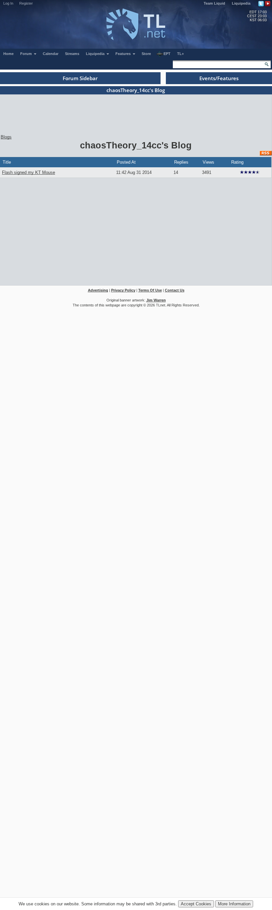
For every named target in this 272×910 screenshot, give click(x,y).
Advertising (98, 290)
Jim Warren (156, 300)
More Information (234, 903)
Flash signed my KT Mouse (28, 172)
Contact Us (174, 290)
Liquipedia (241, 3)
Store (146, 54)
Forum (26, 54)
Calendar (50, 54)
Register (26, 3)
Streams (72, 54)
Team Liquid (214, 3)
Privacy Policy (123, 290)
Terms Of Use (150, 290)
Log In (8, 3)
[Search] (266, 64)
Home (8, 54)
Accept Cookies (196, 903)
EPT (167, 54)
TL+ (180, 54)
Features (123, 54)
